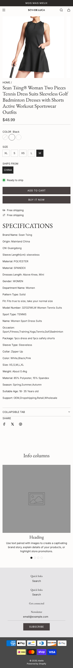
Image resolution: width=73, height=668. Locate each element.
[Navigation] (3, 10)
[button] (31, 558)
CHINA (8, 170)
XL (5, 153)
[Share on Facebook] (4, 424)
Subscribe (36, 626)
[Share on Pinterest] (20, 424)
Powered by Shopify (36, 663)
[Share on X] (12, 424)
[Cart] (68, 10)
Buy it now (36, 199)
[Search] (61, 10)
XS (23, 153)
